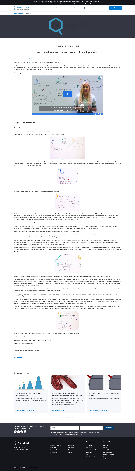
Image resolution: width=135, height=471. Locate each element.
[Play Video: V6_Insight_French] (67, 94)
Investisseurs (71, 447)
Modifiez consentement (34, 467)
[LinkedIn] (15, 432)
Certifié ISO (106, 449)
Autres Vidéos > (18, 357)
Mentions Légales (107, 452)
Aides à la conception (91, 456)
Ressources (16, 13)
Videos (105, 447)
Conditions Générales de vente (110, 461)
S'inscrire (109, 427)
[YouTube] (22, 432)
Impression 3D (53, 449)
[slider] (66, 114)
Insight (21, 13)
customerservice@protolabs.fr (22, 449)
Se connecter (103, 8)
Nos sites (70, 452)
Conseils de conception (91, 449)
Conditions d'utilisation (108, 454)
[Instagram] (25, 432)
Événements (89, 452)
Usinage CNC (53, 447)
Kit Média (105, 445)
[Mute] (95, 114)
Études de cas (89, 447)
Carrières (70, 449)
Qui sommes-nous (72, 445)
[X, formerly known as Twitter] (18, 432)
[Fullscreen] (101, 114)
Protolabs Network (54, 452)
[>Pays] (86, 8)
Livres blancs (89, 445)
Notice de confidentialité (76, 434)
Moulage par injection (55, 445)
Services (53, 442)
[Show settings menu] (98, 114)
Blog (87, 454)
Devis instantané (116, 8)
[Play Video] (33, 114)
